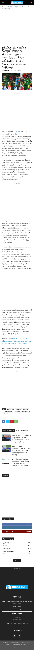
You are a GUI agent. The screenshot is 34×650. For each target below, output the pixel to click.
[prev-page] (3, 470)
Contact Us (26, 644)
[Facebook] (3, 421)
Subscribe (28, 531)
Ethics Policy (5, 642)
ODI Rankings (17, 411)
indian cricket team (7, 411)
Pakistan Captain (26, 411)
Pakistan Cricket (6, 413)
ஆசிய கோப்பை (6, 8)
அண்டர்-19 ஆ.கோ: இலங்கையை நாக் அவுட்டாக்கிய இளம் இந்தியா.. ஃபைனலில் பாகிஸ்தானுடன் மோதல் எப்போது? (22, 450)
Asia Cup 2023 (10, 409)
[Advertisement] (17, 27)
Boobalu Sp (6, 70)
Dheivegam (17, 618)
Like (30, 524)
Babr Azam (18, 409)
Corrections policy (14, 642)
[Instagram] (19, 636)
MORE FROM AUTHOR (22, 430)
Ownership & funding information (13, 644)
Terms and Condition (17, 610)
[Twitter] (8, 421)
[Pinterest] (12, 421)
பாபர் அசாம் (27, 413)
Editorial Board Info (25, 642)
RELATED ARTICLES (8, 430)
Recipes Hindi (17, 620)
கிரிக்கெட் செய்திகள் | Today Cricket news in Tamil (19, 7)
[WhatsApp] (16, 421)
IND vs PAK (25, 409)
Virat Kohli (14, 413)
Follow (29, 528)
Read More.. (17, 603)
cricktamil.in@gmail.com (20, 623)
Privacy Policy (17, 606)
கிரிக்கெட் (17, 131)
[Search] (31, 2)
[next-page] (6, 470)
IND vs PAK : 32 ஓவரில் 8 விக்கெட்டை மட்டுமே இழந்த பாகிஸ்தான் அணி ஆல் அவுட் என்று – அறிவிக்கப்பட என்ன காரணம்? (16, 341)
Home (3, 7)
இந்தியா (21, 413)
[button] (3, 2)
